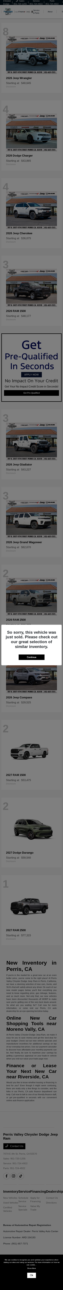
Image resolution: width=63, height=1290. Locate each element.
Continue (31, 657)
